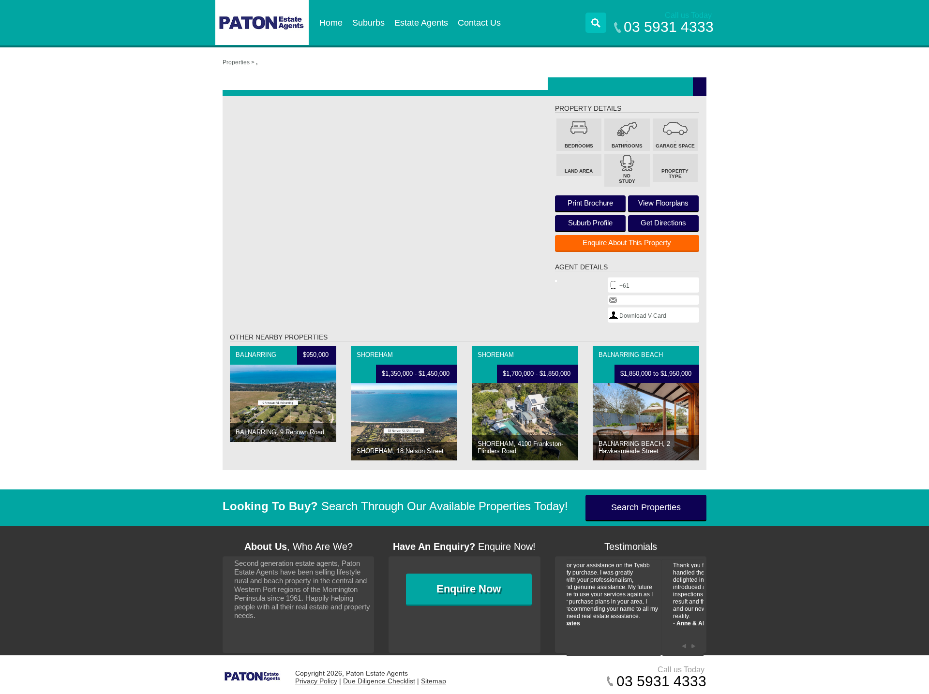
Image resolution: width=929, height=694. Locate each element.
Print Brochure (590, 203)
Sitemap (433, 681)
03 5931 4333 (669, 27)
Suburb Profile (590, 223)
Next (693, 646)
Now (468, 589)
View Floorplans (663, 203)
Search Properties (646, 507)
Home (331, 23)
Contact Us (479, 23)
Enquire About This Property (627, 242)
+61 (624, 285)
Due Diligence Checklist (379, 681)
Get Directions (663, 223)
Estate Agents (421, 23)
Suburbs (368, 23)
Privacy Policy (316, 681)
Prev (684, 646)
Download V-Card (642, 315)
